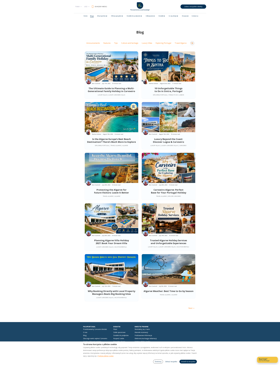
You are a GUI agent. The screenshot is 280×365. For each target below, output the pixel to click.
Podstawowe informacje (143, 335)
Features (107, 43)
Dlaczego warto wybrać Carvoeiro (95, 338)
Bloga (92, 16)
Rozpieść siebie (118, 338)
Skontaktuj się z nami (142, 329)
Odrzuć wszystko (171, 362)
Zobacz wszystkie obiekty (193, 6)
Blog (84, 335)
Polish (77, 6)
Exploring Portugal (163, 43)
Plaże (115, 329)
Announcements (93, 43)
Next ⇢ (191, 308)
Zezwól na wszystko (188, 362)
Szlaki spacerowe (119, 332)
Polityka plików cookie (106, 356)
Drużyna (185, 16)
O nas (85, 332)
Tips (116, 43)
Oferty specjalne (117, 16)
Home (86, 16)
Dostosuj (158, 362)
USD (85, 6)
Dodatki (162, 16)
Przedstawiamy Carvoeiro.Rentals (95, 329)
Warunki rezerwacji (141, 332)
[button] (192, 43)
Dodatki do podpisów (134, 16)
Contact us (195, 16)
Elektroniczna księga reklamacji (146, 338)
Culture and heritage (129, 43)
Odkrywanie (150, 16)
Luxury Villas (147, 43)
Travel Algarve (181, 43)
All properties (102, 16)
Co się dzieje (173, 16)
